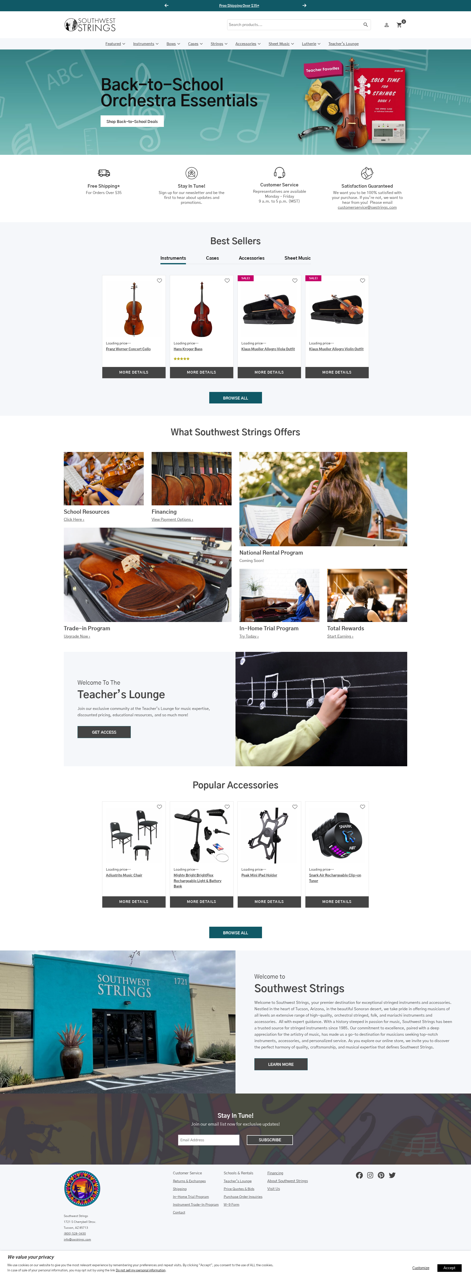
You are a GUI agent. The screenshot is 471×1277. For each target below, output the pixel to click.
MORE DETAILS (134, 372)
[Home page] (93, 24)
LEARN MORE (281, 1065)
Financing (275, 1173)
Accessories (246, 44)
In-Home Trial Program (191, 1197)
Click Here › (74, 520)
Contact (179, 1212)
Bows (171, 44)
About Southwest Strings (287, 1181)
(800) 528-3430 (75, 1233)
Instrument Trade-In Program (196, 1204)
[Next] (304, 6)
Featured (113, 44)
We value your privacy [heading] (30, 1257)
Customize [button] (420, 1268)
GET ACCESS (104, 732)
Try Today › (249, 636)
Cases (193, 44)
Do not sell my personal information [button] (140, 1270)
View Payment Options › (172, 520)
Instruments (143, 44)
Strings (217, 44)
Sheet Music (279, 44)
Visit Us (273, 1189)
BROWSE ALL (235, 398)
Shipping (180, 1189)
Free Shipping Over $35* (236, 6)
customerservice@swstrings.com (367, 207)
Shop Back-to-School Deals (132, 122)
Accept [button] (450, 1268)
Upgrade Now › (77, 636)
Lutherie (309, 44)
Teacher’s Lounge (343, 44)
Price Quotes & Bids (239, 1189)
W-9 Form (231, 1204)
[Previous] (167, 6)
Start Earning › (340, 636)
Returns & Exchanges (189, 1181)
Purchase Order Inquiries (243, 1197)
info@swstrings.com (77, 1239)
